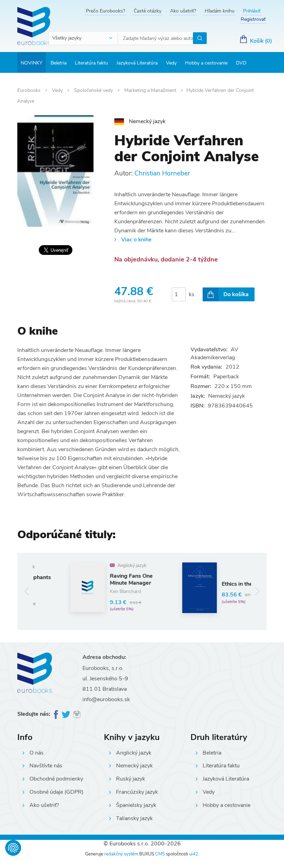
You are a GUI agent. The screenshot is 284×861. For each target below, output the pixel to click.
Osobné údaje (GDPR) (56, 792)
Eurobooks (29, 90)
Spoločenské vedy (94, 90)
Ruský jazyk (130, 779)
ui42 (193, 854)
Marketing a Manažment (151, 90)
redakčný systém (121, 854)
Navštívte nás (45, 765)
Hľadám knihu (219, 11)
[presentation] (27, 591)
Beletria (58, 63)
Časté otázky (147, 11)
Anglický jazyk (133, 753)
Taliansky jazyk (134, 818)
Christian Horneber (162, 173)
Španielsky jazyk (136, 805)
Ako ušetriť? (183, 11)
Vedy (171, 63)
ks (191, 294)
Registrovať (253, 19)
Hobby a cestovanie (206, 63)
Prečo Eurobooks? (105, 11)
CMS (160, 854)
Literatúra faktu (91, 63)
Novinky (31, 63)
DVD (241, 63)
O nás (36, 753)
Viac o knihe (136, 239)
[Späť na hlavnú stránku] (33, 26)
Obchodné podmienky (56, 779)
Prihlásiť (251, 11)
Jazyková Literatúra (137, 63)
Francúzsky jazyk (137, 792)
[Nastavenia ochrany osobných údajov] (13, 848)
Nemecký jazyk (134, 765)
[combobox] (83, 38)
